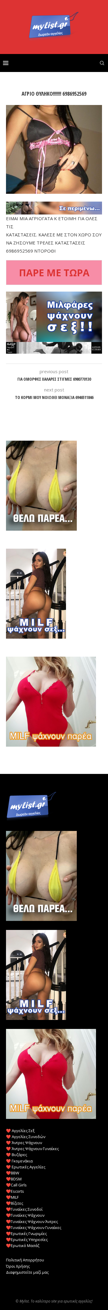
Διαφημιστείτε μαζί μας (27, 1272)
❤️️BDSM (14, 1179)
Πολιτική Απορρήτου (25, 1260)
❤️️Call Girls (16, 1185)
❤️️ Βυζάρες (16, 1154)
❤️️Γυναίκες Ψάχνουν (25, 1215)
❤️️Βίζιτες (14, 1203)
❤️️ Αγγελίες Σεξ (20, 1130)
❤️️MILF (12, 1197)
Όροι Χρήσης (18, 1266)
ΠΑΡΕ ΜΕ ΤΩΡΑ (54, 272)
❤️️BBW (12, 1173)
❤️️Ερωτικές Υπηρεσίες (27, 1239)
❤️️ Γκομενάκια (19, 1161)
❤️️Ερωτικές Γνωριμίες (26, 1233)
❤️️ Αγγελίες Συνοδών (25, 1136)
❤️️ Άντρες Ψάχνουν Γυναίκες (32, 1148)
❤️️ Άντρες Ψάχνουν (24, 1142)
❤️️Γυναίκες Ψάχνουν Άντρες (32, 1221)
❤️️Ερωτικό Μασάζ (22, 1245)
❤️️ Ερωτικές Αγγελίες (25, 1167)
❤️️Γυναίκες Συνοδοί (24, 1209)
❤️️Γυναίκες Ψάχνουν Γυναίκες (33, 1227)
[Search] (102, 63)
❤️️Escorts (15, 1191)
